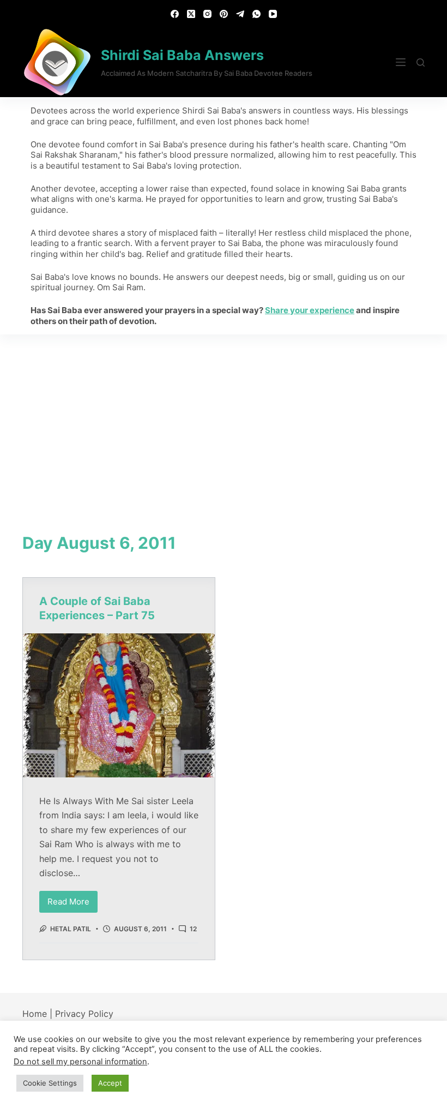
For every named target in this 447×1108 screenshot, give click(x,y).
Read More (72, 899)
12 (193, 929)
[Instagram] (207, 14)
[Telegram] (240, 14)
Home (34, 1013)
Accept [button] (110, 1083)
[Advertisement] (223, 416)
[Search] (420, 62)
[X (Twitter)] (191, 14)
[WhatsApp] (256, 14)
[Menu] (401, 62)
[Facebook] (175, 14)
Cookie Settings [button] (50, 1083)
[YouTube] (273, 14)
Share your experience (309, 310)
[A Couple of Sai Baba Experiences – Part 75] (119, 705)
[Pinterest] (224, 14)
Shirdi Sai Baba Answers (182, 55)
